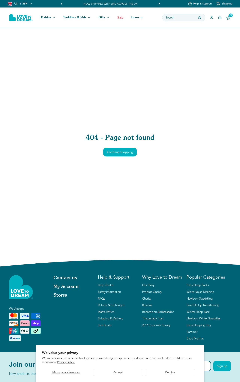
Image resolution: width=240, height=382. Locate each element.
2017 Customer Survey (156, 325)
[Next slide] (159, 4)
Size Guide (105, 325)
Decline (170, 372)
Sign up (222, 366)
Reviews (147, 305)
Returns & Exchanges (111, 305)
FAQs (101, 299)
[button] (48, 17)
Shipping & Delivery (110, 319)
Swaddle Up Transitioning (203, 305)
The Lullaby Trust (152, 319)
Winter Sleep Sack (198, 312)
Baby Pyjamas (195, 339)
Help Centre (105, 285)
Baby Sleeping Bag (199, 325)
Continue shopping (120, 152)
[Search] (200, 18)
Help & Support (202, 4)
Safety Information (109, 292)
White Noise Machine (200, 292)
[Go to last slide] (62, 4)
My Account (66, 287)
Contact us (65, 278)
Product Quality (152, 292)
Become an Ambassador (158, 312)
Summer (192, 332)
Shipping (227, 4)
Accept (118, 372)
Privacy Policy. (66, 362)
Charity (146, 299)
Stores (60, 295)
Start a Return (106, 312)
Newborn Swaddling (200, 299)
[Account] (212, 17)
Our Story (148, 285)
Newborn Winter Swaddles (203, 319)
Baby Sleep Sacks (198, 285)
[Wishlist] (220, 17)
